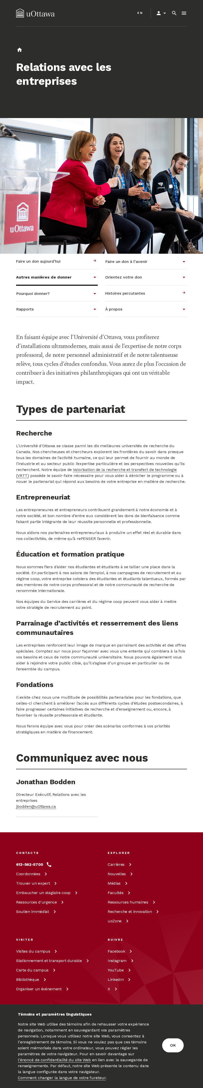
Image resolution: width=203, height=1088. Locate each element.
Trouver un (33, 883)
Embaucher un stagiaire (43, 892)
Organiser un (39, 989)
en (140, 13)
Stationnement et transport (49, 960)
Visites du (33, 951)
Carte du (32, 970)
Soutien (32, 911)
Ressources (36, 902)
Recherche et (130, 911)
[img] (35, 13)
